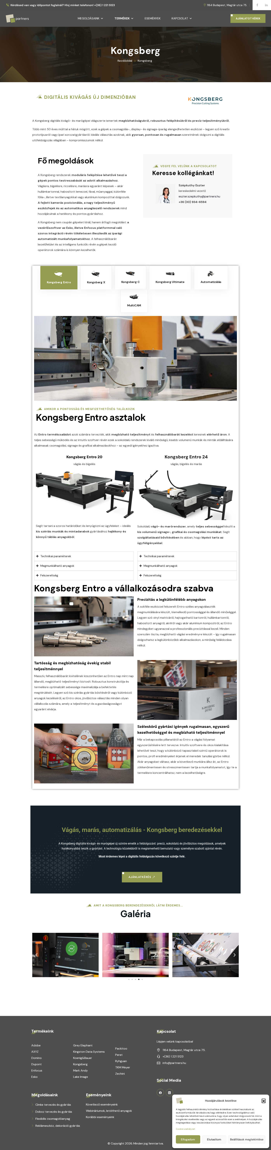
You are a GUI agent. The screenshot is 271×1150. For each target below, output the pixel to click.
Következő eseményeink (102, 1104)
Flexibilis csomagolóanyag (52, 1119)
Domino (36, 1058)
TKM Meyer (122, 1067)
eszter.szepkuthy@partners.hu (199, 196)
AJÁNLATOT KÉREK (248, 18)
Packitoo (121, 1048)
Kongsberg (80, 1064)
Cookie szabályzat (185, 1128)
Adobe (36, 1045)
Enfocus (36, 1070)
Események (153, 18)
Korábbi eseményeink (100, 1117)
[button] (263, 1101)
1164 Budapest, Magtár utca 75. (227, 5)
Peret (119, 1055)
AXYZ (35, 1052)
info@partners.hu (174, 1063)
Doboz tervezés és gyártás (53, 1112)
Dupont (36, 1064)
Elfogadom (188, 1139)
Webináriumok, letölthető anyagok (109, 1111)
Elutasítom (214, 1139)
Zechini (120, 1074)
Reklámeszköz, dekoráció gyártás (57, 1126)
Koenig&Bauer (82, 1058)
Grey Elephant (83, 1045)
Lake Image (80, 1077)
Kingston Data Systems (89, 1052)
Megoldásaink (88, 18)
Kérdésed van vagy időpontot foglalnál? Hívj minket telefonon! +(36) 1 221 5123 (63, 5)
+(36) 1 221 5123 (173, 1056)
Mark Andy (80, 1070)
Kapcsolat (180, 18)
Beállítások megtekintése (246, 1139)
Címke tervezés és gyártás (53, 1105)
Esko (34, 1077)
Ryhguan (121, 1061)
